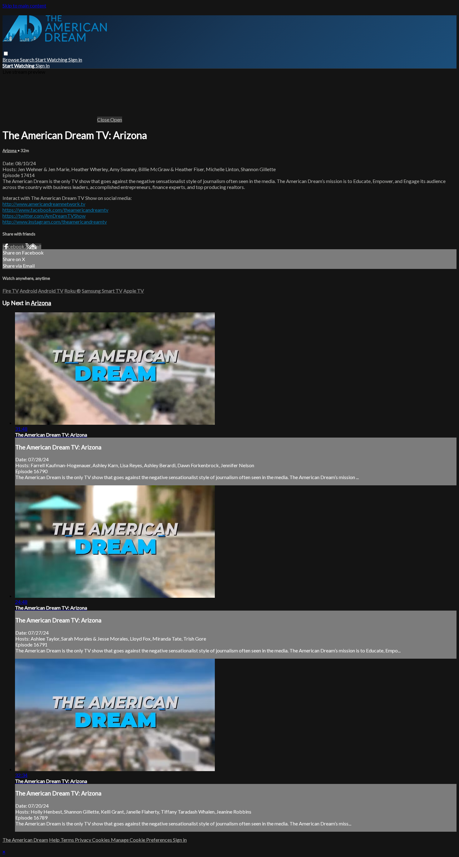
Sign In (43, 65)
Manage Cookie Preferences (142, 840)
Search (27, 59)
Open (116, 119)
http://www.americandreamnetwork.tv (43, 204)
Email (35, 246)
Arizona (9, 150)
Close (103, 119)
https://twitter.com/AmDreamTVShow (44, 216)
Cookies (101, 840)
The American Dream (25, 840)
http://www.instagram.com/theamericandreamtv (54, 222)
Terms (68, 840)
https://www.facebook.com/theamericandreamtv (55, 210)
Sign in (75, 59)
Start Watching (51, 59)
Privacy (83, 840)
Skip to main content (24, 5)
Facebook (13, 246)
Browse (11, 59)
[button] (6, 54)
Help (55, 840)
